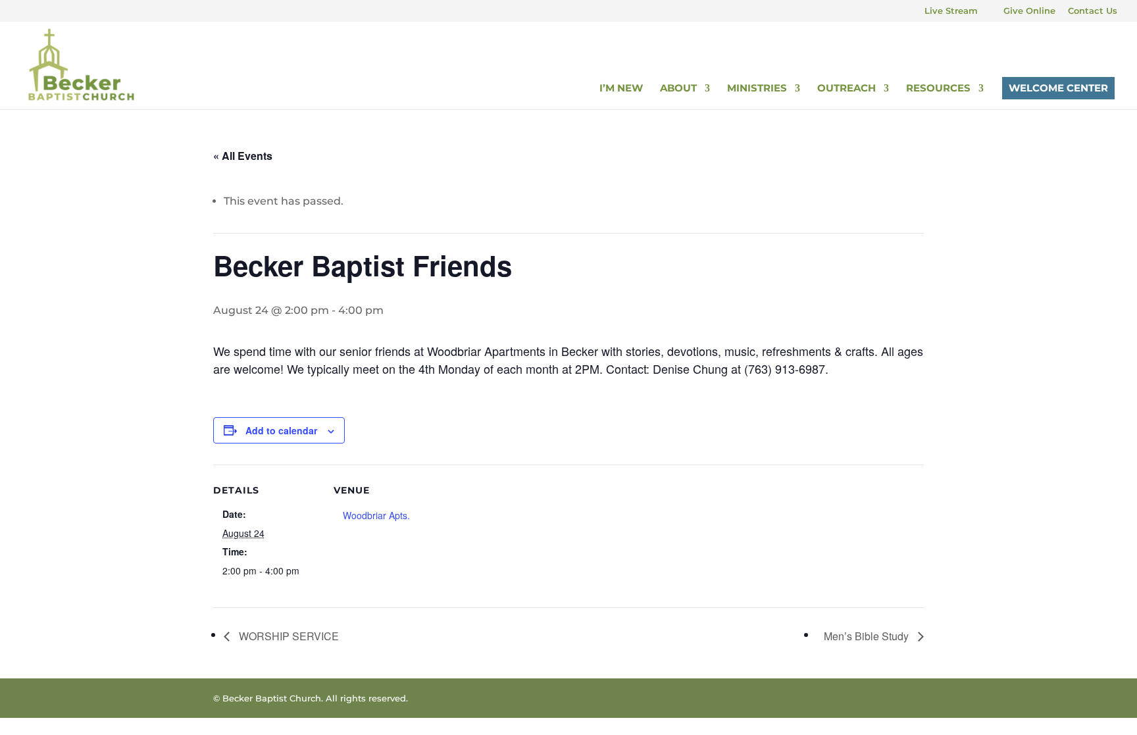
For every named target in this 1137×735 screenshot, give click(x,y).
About (678, 89)
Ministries (757, 89)
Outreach (846, 89)
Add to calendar (281, 430)
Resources (938, 89)
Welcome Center (1058, 88)
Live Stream (951, 11)
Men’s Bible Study (867, 636)
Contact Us (1092, 11)
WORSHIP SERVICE (287, 636)
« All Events (242, 155)
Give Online (1029, 11)
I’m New (621, 89)
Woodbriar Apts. (376, 515)
